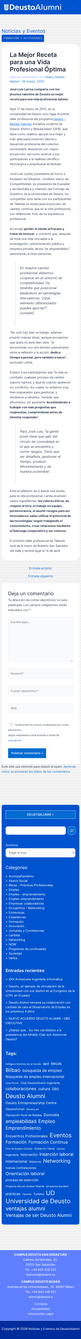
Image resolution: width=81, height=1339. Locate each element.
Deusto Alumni (25, 1096)
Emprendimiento (23, 1128)
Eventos (61, 1135)
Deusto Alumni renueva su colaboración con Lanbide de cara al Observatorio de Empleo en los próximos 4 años (38, 1007)
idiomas (61, 1149)
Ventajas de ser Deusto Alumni (39, 1215)
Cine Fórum (12, 1083)
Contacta (40, 1304)
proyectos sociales (57, 1186)
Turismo (38, 1194)
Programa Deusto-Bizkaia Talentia (25, 1186)
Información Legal (40, 1314)
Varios (13, 958)
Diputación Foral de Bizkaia (24, 1115)
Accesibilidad (40, 1309)
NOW (12, 944)
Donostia (51, 1115)
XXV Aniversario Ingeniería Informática (36, 979)
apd (46, 1064)
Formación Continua (48, 1142)
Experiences (17, 917)
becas (56, 1063)
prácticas (13, 1194)
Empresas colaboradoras (26, 903)
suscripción (14, 740)
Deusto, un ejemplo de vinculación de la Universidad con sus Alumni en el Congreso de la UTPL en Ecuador (40, 990)
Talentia (27, 1194)
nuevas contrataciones (21, 1168)
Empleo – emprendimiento (27, 894)
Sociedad (15, 953)
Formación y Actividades (23, 38)
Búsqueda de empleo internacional (35, 1076)
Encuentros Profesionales (27, 1136)
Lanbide (14, 935)
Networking (17, 940)
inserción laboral (56, 1154)
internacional (16, 1161)
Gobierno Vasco (44, 1148)
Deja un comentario (23, 77)
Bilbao (13, 1070)
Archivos (12, 845)
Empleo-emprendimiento (26, 899)
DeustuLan (32, 1109)
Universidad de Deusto (38, 1201)
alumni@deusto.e (40, 1297)
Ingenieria (12, 1154)
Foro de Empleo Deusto (19, 1148)
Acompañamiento (21, 876)
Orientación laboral (25, 1173)
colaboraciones (21, 1088)
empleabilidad (21, 1121)
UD (50, 1193)
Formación (16, 922)
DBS (55, 1089)
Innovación (17, 926)
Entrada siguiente (40, 576)
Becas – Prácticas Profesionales (31, 885)
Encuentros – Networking (26, 908)
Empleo (14, 890)
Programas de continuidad (27, 949)
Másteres (35, 1161)
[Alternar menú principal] (72, 7)
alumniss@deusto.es (40, 1274)
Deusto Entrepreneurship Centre (31, 1103)
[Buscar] (71, 830)
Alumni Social (18, 881)
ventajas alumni (25, 1208)
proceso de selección (22, 1180)
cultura (44, 1089)
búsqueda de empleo (42, 1070)
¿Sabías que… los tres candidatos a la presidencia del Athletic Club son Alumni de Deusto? (36, 1034)
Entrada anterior (40, 568)
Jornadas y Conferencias (26, 931)
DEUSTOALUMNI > (40, 814)
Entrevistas (17, 912)
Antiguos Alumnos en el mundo (23, 1063)
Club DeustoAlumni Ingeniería (40, 1083)
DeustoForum (15, 1109)
